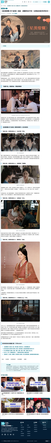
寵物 (21, 431)
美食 (21, 425)
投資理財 (28, 435)
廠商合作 (35, 427)
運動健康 (28, 431)
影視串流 (4, 5)
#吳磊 (3, 359)
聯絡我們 (44, 425)
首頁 (1, 5)
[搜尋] (33, 1)
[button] (49, 2)
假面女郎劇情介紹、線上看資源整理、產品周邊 (34, 393)
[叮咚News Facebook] (2, 434)
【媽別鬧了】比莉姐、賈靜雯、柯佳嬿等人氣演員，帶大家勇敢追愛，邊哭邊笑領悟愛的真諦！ (21, 354)
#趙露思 (25, 359)
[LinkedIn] (25, 2)
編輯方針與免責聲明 (30, 441)
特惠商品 (28, 433)
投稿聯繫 (35, 431)
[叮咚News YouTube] (11, 434)
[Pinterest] (31, 2)
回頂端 (47, 441)
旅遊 (28, 425)
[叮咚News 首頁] (4, 2)
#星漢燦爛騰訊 (19, 359)
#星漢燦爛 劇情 (13, 359)
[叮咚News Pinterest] (13, 434)
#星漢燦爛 (7, 359)
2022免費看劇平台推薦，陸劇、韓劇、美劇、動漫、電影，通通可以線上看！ (18, 350)
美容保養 (22, 427)
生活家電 (22, 429)
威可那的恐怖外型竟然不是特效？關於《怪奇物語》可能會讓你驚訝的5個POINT (19, 348)
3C (6, 8)
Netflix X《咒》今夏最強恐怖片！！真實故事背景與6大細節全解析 (16, 352)
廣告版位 (35, 429)
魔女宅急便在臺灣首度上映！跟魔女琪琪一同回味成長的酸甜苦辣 (37, 414)
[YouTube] (29, 2)
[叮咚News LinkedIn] (5, 434)
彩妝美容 (28, 427)
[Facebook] (23, 2)
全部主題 (44, 427)
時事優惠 (22, 433)
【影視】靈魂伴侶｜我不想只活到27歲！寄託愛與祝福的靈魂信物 (13, 414)
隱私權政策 (45, 429)
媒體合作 (35, 425)
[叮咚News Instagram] (8, 434)
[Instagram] (27, 2)
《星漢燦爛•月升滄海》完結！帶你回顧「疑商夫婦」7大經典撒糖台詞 (17, 346)
